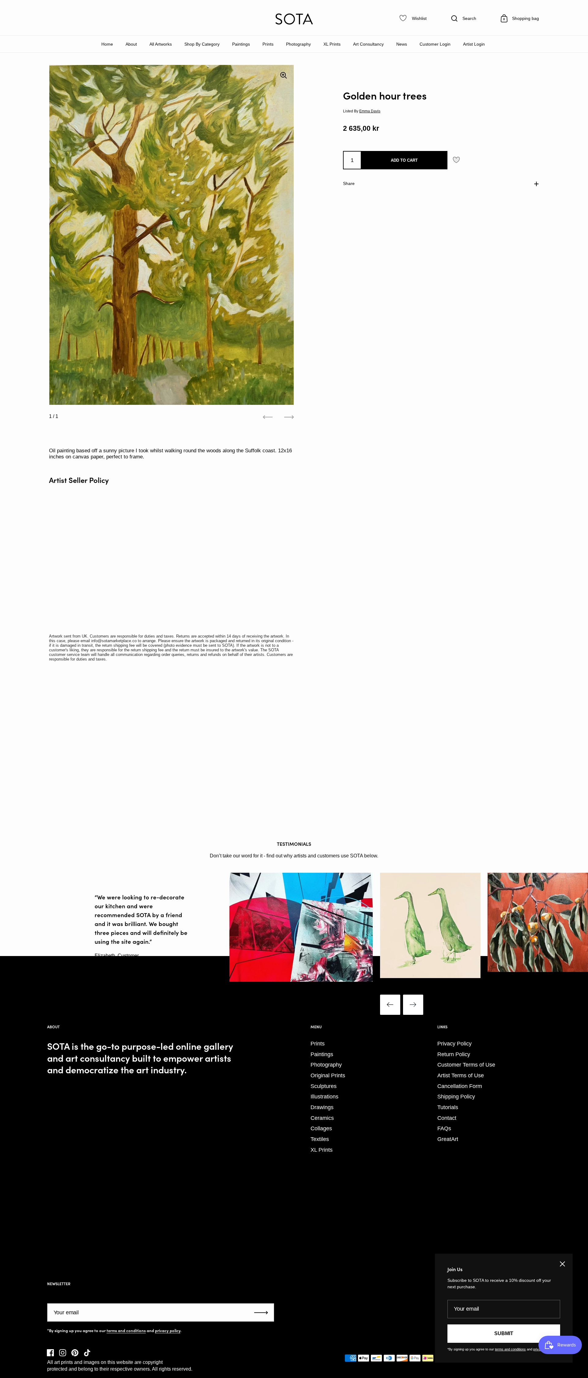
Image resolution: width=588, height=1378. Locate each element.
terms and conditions (126, 1330)
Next (413, 1005)
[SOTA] (294, 18)
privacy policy (167, 1330)
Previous (390, 1005)
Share (349, 183)
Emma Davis (369, 111)
